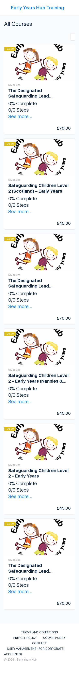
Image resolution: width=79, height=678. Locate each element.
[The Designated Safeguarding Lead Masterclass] (39, 537)
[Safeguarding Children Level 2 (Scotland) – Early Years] (39, 157)
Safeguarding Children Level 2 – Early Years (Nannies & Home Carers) (38, 378)
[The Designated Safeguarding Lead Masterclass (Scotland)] (39, 252)
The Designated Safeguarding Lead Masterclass (28, 568)
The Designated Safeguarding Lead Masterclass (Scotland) (33, 283)
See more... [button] (20, 116)
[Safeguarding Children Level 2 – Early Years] (39, 442)
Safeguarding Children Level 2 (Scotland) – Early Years (38, 188)
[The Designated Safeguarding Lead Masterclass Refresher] (39, 62)
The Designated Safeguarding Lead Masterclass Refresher (32, 93)
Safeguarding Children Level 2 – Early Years (38, 473)
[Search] (72, 7)
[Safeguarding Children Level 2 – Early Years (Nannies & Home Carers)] (39, 347)
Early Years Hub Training (37, 7)
